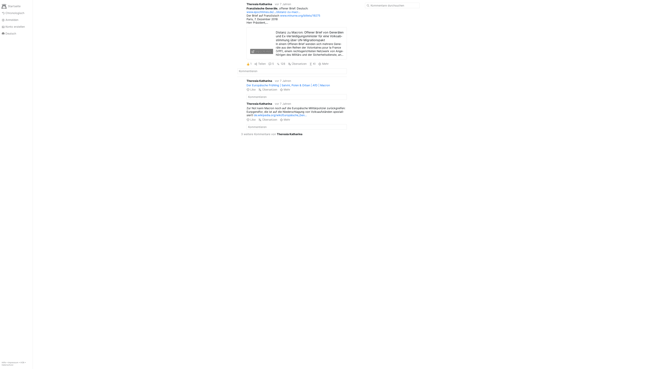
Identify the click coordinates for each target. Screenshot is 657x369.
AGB (22, 362)
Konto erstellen (15, 26)
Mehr (325, 63)
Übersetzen (299, 63)
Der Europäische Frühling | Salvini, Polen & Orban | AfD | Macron (288, 85)
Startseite (14, 6)
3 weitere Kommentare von (271, 134)
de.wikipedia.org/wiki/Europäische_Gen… (280, 115)
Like (253, 89)
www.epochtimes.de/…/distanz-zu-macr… (273, 12)
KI (314, 63)
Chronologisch (14, 13)
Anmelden (11, 20)
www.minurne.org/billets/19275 (300, 15)
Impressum (13, 362)
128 (283, 63)
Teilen (262, 63)
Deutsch (10, 33)
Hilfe (4, 362)
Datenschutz (7, 365)
